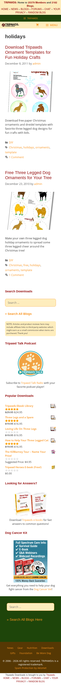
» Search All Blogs (18, 314)
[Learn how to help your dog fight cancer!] (30, 581)
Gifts (12, 653)
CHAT (47, 9)
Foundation (25, 653)
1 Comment (16, 157)
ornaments (42, 147)
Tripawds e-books (32, 520)
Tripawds (50, 674)
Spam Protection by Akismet (30, 668)
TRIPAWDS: (10, 2)
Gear (20, 647)
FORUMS (36, 9)
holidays (28, 147)
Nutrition (32, 647)
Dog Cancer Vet (43, 589)
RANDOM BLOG (37, 12)
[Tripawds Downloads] (12, 25)
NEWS (14, 9)
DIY (11, 142)
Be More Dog (43, 653)
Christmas (15, 147)
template (11, 152)
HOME (4, 9)
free (25, 265)
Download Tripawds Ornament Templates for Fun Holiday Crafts (28, 52)
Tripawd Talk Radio (32, 382)
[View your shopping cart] (37, 25)
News (10, 647)
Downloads (47, 647)
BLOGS (25, 9)
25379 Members (37, 2)
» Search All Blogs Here (24, 619)
